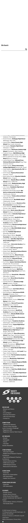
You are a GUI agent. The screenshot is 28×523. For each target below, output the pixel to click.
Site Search (4, 45)
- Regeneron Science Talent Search (12, 432)
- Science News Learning (9, 461)
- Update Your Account (8, 478)
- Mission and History (8, 409)
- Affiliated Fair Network (9, 424)
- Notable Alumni (7, 492)
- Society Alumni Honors (9, 494)
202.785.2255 (10, 514)
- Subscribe (5, 472)
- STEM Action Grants (8, 462)
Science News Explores (9, 482)
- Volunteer (5, 443)
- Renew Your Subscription (9, 474)
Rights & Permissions (7, 519)
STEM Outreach (6, 450)
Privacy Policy (17, 519)
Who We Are (5, 407)
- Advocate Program (8, 451)
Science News (6, 471)
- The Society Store (7, 503)
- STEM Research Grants (9, 464)
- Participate (5, 440)
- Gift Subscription (7, 476)
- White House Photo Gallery (10, 496)
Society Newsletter (7, 445)
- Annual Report (6, 412)
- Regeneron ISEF (7, 430)
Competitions (6, 422)
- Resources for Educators (9, 466)
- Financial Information (8, 414)
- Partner (4, 441)
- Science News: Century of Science (12, 501)
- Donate (4, 438)
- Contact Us (5, 418)
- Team (4, 411)
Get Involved (6, 436)
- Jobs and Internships (8, 416)
